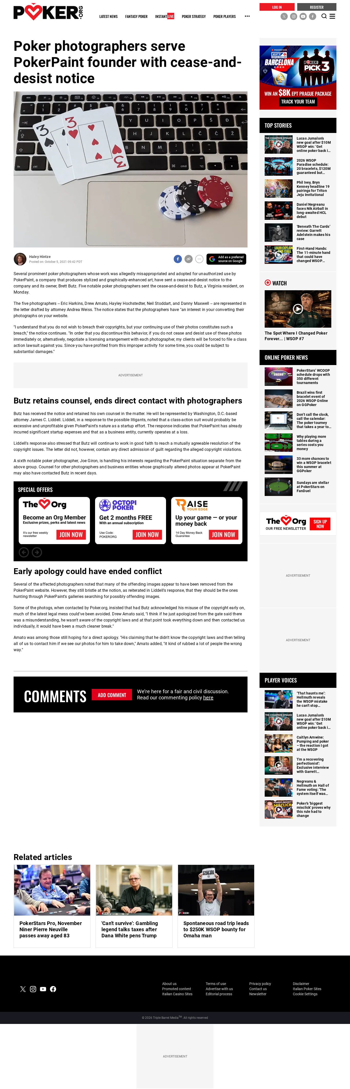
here (208, 697)
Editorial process (219, 994)
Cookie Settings (305, 994)
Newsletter (257, 994)
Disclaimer (301, 984)
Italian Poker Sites (307, 989)
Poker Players (224, 16)
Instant (164, 16)
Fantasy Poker (136, 16)
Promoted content (176, 989)
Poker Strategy (194, 16)
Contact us (258, 989)
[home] (48, 11)
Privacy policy (260, 984)
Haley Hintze (40, 257)
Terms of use (216, 984)
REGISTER (317, 7)
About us (169, 984)
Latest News (108, 16)
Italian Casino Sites (177, 994)
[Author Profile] (20, 259)
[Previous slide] (24, 552)
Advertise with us (219, 989)
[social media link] (284, 16)
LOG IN (277, 7)
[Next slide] (37, 552)
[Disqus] (131, 782)
